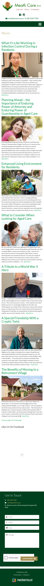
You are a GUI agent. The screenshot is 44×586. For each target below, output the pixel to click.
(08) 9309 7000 (32, 18)
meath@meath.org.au (16, 18)
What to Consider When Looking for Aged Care (18, 216)
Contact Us (26, 575)
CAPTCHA (6, 552)
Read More (5, 95)
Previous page (6, 420)
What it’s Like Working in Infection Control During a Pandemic (19, 46)
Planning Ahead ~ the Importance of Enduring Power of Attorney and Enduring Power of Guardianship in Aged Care (20, 106)
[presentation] (18, 558)
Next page (18, 420)
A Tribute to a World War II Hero (20, 268)
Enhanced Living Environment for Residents (22, 165)
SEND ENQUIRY (28, 558)
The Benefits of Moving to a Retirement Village (20, 371)
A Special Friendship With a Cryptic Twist (20, 319)
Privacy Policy (17, 575)
